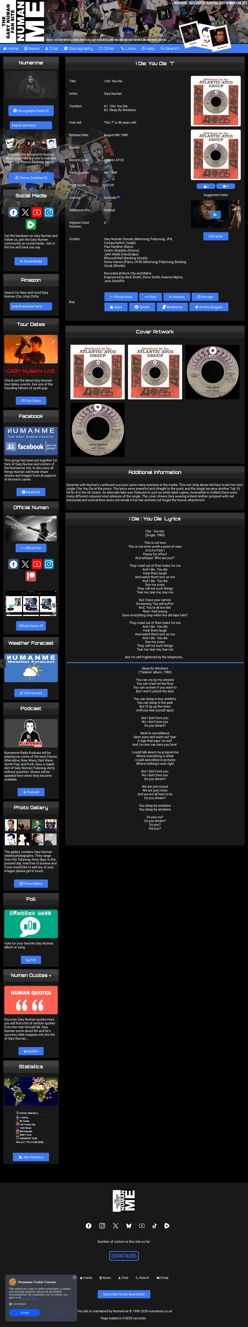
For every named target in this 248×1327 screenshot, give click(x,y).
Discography (78, 48)
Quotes (31, 1051)
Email (162, 1278)
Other (107, 48)
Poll (33, 960)
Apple (116, 307)
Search (169, 48)
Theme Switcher (29, 178)
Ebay (152, 297)
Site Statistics (31, 1157)
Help (148, 48)
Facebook (32, 492)
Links (128, 48)
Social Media (32, 261)
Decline (57, 1312)
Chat (51, 48)
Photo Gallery (32, 884)
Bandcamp (172, 307)
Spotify (142, 307)
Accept (25, 1312)
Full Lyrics (216, 236)
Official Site (31, 548)
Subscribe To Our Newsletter (124, 1294)
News (31, 48)
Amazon (178, 297)
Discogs (206, 297)
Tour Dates (33, 401)
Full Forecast (32, 693)
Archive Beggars (209, 307)
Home (11, 48)
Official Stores (29, 626)
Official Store (121, 296)
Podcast (32, 792)
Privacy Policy (29, 1297)
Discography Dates (29, 111)
